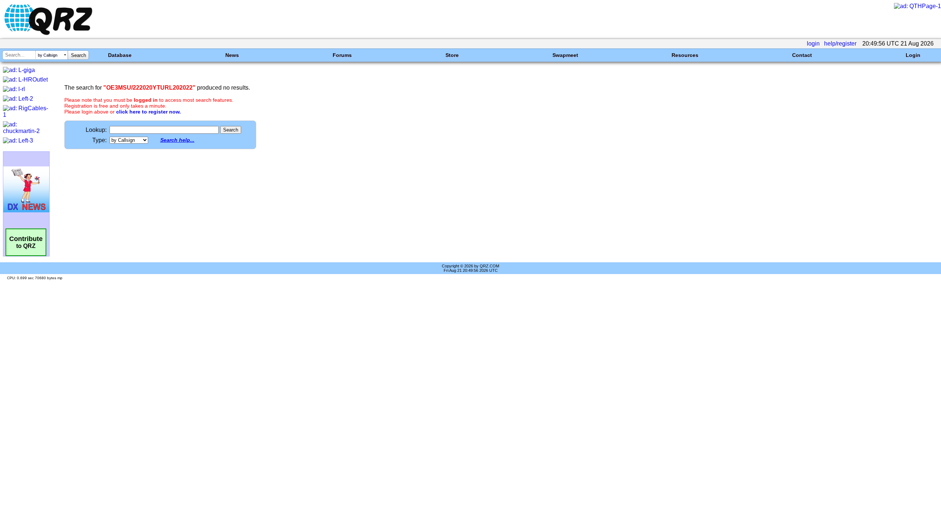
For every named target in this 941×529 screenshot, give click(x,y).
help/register (840, 43)
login (813, 43)
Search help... (177, 140)
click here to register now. (148, 112)
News (232, 55)
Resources (685, 55)
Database (120, 55)
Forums (342, 55)
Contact (802, 55)
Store (452, 55)
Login (913, 55)
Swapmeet (565, 55)
